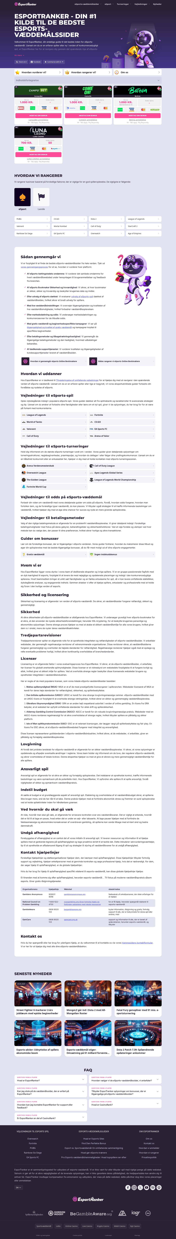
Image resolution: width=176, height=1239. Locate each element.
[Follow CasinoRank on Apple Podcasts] (159, 1187)
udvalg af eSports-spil (82, 296)
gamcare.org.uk (71, 919)
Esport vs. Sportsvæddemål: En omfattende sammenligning (94, 1148)
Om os (149, 1138)
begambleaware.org (72, 909)
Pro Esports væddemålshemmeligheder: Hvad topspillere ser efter (93, 1157)
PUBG (33, 1148)
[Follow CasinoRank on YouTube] (146, 1187)
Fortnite (33, 1143)
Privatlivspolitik (149, 1157)
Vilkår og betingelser (43, 1235)
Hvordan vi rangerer (149, 1152)
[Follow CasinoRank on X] (140, 1187)
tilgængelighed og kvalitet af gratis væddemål (49, 327)
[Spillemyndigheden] (34, 1213)
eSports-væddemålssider (87, 4)
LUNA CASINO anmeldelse (38, 159)
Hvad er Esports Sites (93, 1138)
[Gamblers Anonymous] (122, 1213)
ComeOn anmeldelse (88, 120)
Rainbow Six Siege (33, 1152)
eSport (108, 4)
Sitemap (137, 1235)
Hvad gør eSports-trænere (94, 1152)
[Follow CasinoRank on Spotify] (152, 1187)
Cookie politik (77, 1235)
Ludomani (108, 1235)
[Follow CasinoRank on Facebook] (128, 1187)
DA (17, 1187)
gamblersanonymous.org (74, 894)
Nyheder (157, 4)
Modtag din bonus (38, 116)
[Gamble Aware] (91, 1213)
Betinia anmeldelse (137, 120)
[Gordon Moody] (56, 1213)
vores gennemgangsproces (34, 267)
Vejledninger (141, 4)
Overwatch (32, 1138)
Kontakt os (149, 1143)
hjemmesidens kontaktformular (137, 942)
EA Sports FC (33, 1157)
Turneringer (123, 4)
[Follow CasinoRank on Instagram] (134, 1187)
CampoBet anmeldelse (38, 120)
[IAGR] (136, 1213)
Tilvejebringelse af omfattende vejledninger (77, 380)
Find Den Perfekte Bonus (94, 1143)
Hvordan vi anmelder (149, 1148)
